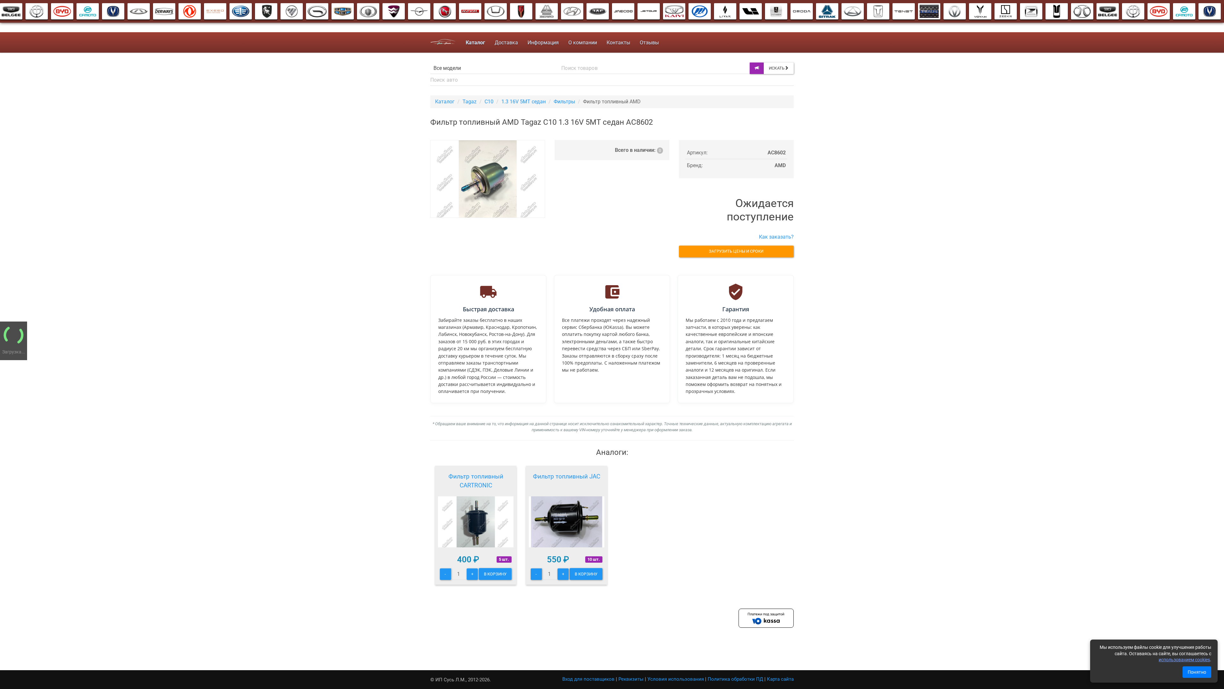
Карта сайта (780, 679)
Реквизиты (631, 679)
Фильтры (564, 102)
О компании (582, 43)
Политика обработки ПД (735, 679)
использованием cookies (1184, 659)
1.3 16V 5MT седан (523, 102)
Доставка (506, 43)
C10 (488, 102)
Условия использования (675, 679)
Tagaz (470, 102)
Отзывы (649, 43)
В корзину (495, 574)
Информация (543, 43)
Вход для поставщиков (588, 679)
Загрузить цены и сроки (736, 251)
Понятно (1197, 672)
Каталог (445, 102)
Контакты (618, 43)
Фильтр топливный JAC (566, 476)
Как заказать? (776, 237)
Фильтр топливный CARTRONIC (475, 481)
